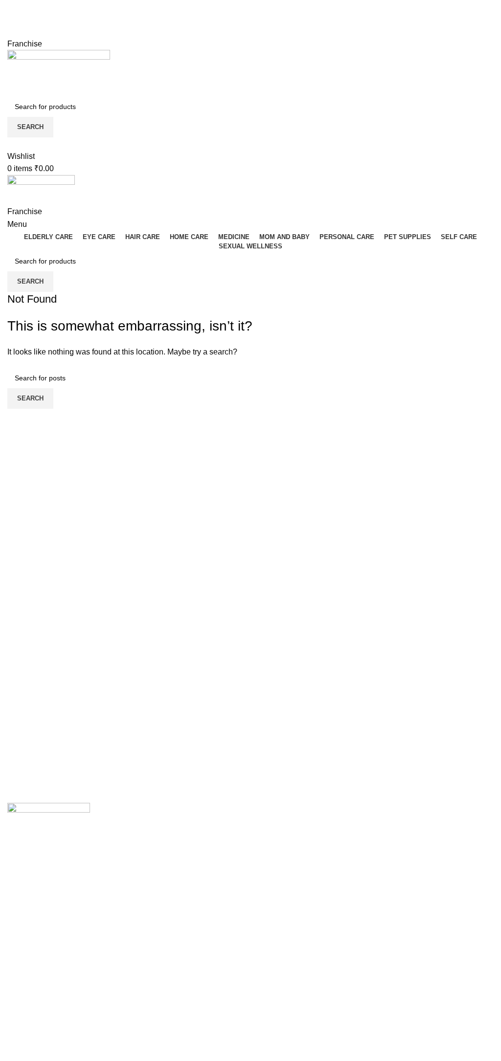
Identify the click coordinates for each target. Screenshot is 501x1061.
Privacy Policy (282, 1034)
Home (17, 1034)
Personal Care (283, 865)
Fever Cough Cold (290, 828)
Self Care (274, 920)
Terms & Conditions (292, 1052)
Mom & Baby (280, 846)
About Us (23, 1052)
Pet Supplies (280, 901)
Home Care (278, 883)
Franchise (24, 44)
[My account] (10, 143)
